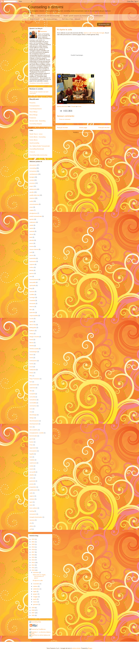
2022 (33, 539)
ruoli (31, 252)
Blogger (90, 648)
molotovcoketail (76, 648)
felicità (31, 270)
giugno (35, 594)
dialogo (32, 418)
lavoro (31, 243)
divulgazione (33, 213)
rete (31, 276)
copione (32, 264)
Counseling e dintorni (45, 7)
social (31, 366)
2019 (33, 547)
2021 (33, 542)
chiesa (31, 333)
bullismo (32, 330)
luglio (35, 591)
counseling (33, 168)
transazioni (33, 514)
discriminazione (34, 421)
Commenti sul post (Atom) (86, 132)
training (32, 511)
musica (32, 246)
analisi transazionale (36, 216)
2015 (33, 557)
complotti (32, 393)
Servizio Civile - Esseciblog (37, 121)
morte (31, 357)
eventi (31, 339)
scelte (31, 201)
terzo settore (33, 508)
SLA (31, 381)
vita (31, 523)
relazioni (32, 198)
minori (31, 354)
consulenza (33, 399)
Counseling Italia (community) (38, 155)
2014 (33, 560)
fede (31, 237)
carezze (32, 291)
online (31, 478)
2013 (33, 562)
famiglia (32, 177)
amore (31, 255)
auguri (31, 186)
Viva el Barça (33, 111)
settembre (36, 589)
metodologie (33, 351)
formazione (33, 171)
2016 (33, 555)
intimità (32, 345)
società (32, 180)
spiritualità (33, 285)
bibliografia (33, 327)
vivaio (31, 207)
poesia (31, 484)
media (31, 466)
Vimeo (79, 106)
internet (32, 306)
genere (32, 273)
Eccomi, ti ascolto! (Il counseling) (49, 15)
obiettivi (32, 475)
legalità (32, 454)
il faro (31, 445)
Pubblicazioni (98, 15)
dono (31, 427)
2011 (33, 567)
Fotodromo (33, 118)
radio (31, 493)
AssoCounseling (34, 143)
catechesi (32, 387)
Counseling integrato (36, 123)
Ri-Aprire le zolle (38, 580)
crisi (31, 412)
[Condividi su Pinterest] (71, 111)
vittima (31, 526)
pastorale (32, 481)
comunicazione (34, 204)
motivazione (33, 360)
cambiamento (34, 174)
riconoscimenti (34, 279)
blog (31, 288)
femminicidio (33, 436)
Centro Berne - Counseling (37, 137)
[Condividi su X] (68, 111)
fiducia (31, 342)
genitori (32, 219)
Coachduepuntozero (36, 108)
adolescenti (33, 189)
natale (31, 225)
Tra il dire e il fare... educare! (71, 19)
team (31, 505)
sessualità (32, 282)
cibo (31, 390)
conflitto (32, 294)
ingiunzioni (33, 448)
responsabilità (34, 315)
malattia (32, 460)
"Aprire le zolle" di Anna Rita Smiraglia (93, 33)
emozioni (32, 183)
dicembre (36, 572)
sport (31, 502)
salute (31, 228)
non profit (32, 472)
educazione (33, 165)
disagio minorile (34, 336)
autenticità (33, 258)
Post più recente (62, 127)
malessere (33, 222)
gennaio (35, 604)
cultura (32, 267)
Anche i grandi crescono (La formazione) (77, 15)
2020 (33, 544)
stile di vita (33, 324)
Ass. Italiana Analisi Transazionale (40, 146)
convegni (32, 297)
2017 (33, 552)
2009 (33, 607)
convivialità (33, 402)
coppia (31, 210)
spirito (31, 321)
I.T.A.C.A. (32, 152)
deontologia (33, 414)
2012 (33, 565)
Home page (83, 127)
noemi (31, 469)
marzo (35, 602)
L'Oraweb (73, 106)
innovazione (33, 451)
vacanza (32, 520)
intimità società (34, 348)
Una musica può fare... (50, 19)
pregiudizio (33, 487)
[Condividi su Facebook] (70, 111)
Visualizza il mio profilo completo (39, 83)
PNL (31, 375)
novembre (36, 583)
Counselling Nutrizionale (37, 149)
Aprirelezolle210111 (62, 106)
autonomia (33, 261)
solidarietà (33, 369)
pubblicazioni (33, 490)
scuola (31, 318)
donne (31, 234)
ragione (32, 496)
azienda (32, 231)
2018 (33, 549)
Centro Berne (34, 140)
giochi (31, 439)
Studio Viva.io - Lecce (36, 134)
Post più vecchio (103, 127)
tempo (31, 372)
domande (32, 303)
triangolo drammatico (36, 517)
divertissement (34, 424)
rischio (31, 363)
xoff (31, 529)
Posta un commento (64, 119)
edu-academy (34, 430)
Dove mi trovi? (34, 19)
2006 (33, 615)
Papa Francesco (34, 378)
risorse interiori (34, 249)
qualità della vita (34, 195)
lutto (31, 457)
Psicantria (32, 102)
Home (32, 15)
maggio (35, 596)
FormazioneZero (35, 106)
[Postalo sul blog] (66, 111)
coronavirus (33, 406)
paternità (32, 312)
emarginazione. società (36, 433)
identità (32, 240)
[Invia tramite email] (64, 111)
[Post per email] (60, 110)
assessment (33, 384)
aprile (35, 599)
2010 (33, 570)
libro (31, 309)
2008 (33, 610)
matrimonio (33, 463)
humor (31, 442)
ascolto (32, 192)
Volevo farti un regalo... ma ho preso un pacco (40, 576)
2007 (33, 612)
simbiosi (32, 499)
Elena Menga (33, 115)
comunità (32, 397)
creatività (32, 300)
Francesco (43, 31)
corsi (31, 409)
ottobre (35, 586)
